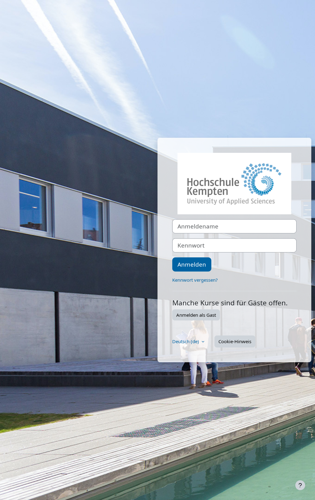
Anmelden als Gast (196, 315)
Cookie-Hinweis (234, 341)
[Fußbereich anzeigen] (300, 485)
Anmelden (191, 264)
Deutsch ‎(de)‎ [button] (186, 341)
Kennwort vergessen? (195, 280)
